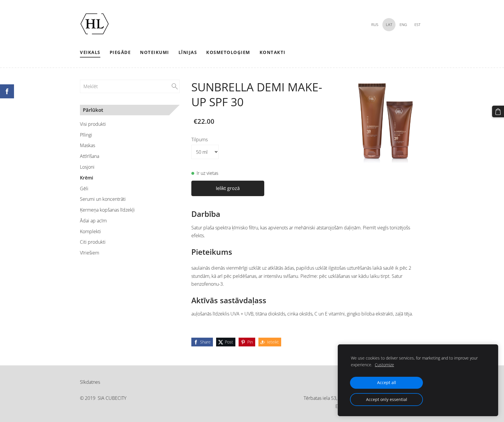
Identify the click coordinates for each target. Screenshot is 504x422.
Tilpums (199, 139)
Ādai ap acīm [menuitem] (93, 220)
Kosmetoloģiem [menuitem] (228, 52)
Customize (384, 364)
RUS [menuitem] (374, 24)
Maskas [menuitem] (87, 145)
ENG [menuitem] (403, 24)
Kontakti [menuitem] (273, 52)
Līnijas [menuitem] (187, 52)
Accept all (386, 382)
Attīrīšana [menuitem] (89, 156)
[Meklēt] (174, 86)
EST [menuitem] (417, 24)
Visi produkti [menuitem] (93, 124)
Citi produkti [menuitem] (93, 242)
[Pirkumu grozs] (498, 112)
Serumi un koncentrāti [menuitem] (103, 199)
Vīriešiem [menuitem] (89, 253)
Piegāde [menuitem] (120, 52)
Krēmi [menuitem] (86, 178)
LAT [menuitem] (389, 24)
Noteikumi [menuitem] (154, 52)
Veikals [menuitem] (90, 52)
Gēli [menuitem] (84, 188)
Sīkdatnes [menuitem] (90, 382)
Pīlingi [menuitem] (86, 135)
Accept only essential (386, 399)
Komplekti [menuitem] (90, 231)
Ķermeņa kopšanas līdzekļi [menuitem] (107, 210)
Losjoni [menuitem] (87, 167)
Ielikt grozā (228, 188)
